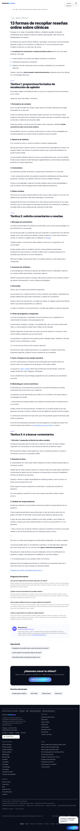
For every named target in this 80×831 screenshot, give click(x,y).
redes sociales (25, 369)
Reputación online (46, 729)
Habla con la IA (73, 827)
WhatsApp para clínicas (47, 762)
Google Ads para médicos (19, 693)
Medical (8, 3)
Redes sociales (46, 693)
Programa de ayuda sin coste (10, 803)
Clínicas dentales (6, 744)
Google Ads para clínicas (48, 717)
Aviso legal (55, 816)
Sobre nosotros (6, 782)
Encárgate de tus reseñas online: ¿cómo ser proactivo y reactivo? (30, 648)
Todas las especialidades (9, 774)
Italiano (58, 824)
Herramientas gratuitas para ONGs (67, 805)
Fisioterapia (5, 762)
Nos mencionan (19, 809)
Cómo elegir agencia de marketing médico (52, 752)
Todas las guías (45, 767)
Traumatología (6, 767)
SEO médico (34, 693)
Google (48, 238)
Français (52, 824)
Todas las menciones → (48, 711)
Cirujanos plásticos (7, 749)
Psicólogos (5, 764)
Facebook (5, 732)
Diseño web (58, 693)
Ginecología (5, 769)
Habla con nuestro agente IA (40, 679)
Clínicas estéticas (7, 747)
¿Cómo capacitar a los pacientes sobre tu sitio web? (26, 652)
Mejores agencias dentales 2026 (50, 747)
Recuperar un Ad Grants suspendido (44, 803)
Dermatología (5, 757)
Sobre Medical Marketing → (39, 635)
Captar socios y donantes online (35, 805)
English (27, 824)
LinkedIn (17, 732)
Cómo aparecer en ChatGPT (48, 764)
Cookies (69, 816)
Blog (17, 9)
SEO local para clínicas (47, 754)
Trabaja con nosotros (8, 809)
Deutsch (33, 824)
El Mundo (22, 711)
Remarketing (44, 732)
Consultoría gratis (7, 792)
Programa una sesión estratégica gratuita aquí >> (26, 570)
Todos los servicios (46, 734)
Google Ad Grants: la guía (26, 803)
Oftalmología (5, 754)
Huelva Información (35, 711)
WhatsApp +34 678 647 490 (9, 728)
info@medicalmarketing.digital (9, 730)
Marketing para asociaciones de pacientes (13, 805)
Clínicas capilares (7, 752)
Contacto (4, 794)
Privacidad (62, 816)
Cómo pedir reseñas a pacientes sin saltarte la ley (26, 657)
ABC (27, 711)
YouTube (23, 732)
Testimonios (5, 784)
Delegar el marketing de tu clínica (50, 757)
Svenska (46, 824)
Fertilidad (4, 759)
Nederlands (39, 824)
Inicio (13, 9)
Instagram (11, 732)
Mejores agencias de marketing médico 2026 (53, 744)
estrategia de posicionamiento (43, 425)
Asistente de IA (6, 789)
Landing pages (45, 727)
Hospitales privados (7, 772)
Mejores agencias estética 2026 (49, 749)
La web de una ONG (50, 805)
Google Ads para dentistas (48, 759)
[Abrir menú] (76, 3)
